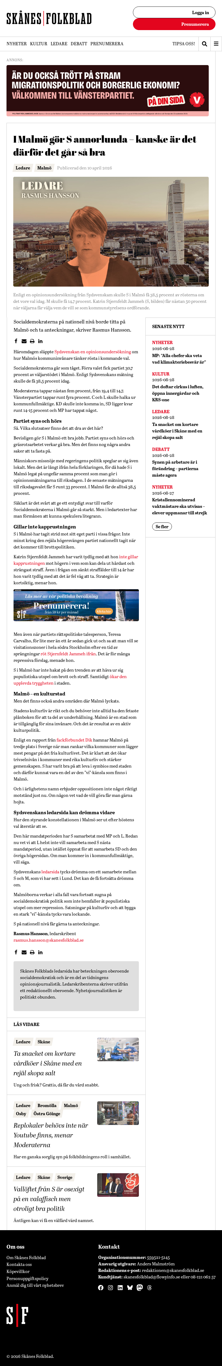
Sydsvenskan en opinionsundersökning (92, 351)
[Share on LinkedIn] (42, 341)
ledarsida (50, 871)
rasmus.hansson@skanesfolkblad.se (49, 940)
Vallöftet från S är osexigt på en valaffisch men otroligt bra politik (49, 1199)
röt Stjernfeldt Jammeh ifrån (68, 653)
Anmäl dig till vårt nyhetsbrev (35, 1285)
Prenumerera (195, 24)
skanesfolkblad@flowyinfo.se (151, 1277)
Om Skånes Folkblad (26, 1257)
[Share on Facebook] (18, 341)
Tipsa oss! (183, 43)
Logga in (200, 12)
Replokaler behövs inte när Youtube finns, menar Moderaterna (51, 1135)
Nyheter (16, 43)
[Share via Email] (26, 341)
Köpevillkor (18, 1271)
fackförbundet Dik (74, 740)
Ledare (59, 43)
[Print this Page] (34, 341)
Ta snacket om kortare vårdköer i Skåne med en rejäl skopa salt (48, 1063)
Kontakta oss (19, 1264)
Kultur (38, 43)
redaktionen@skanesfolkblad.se (173, 1270)
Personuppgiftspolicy (27, 1278)
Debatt (79, 43)
